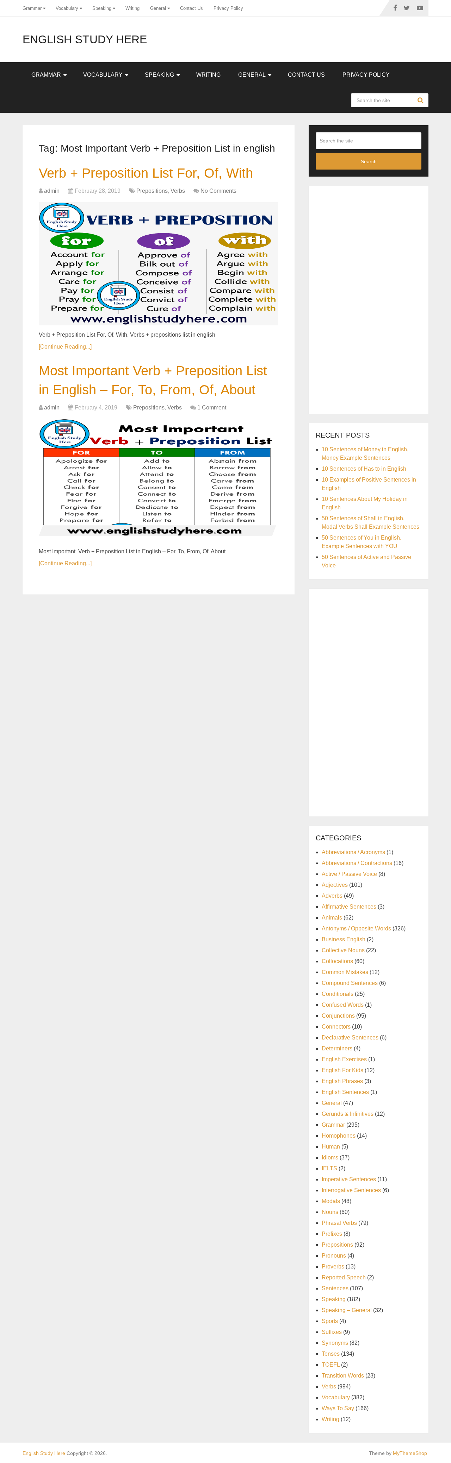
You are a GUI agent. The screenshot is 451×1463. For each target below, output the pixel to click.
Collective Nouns (343, 950)
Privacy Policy (228, 8)
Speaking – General (347, 1310)
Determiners (337, 1048)
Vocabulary (67, 8)
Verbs (178, 191)
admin (52, 191)
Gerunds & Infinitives (347, 1114)
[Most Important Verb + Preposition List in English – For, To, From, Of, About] (158, 480)
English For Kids (342, 1070)
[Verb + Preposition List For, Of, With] (158, 263)
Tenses (331, 1354)
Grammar (32, 8)
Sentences (335, 1288)
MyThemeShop (410, 1453)
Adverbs (332, 896)
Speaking (101, 8)
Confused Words (343, 1005)
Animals (332, 918)
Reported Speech (344, 1277)
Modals (331, 1201)
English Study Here (85, 39)
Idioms (330, 1157)
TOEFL (331, 1365)
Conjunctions (338, 1016)
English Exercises (344, 1059)
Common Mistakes (345, 972)
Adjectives (335, 885)
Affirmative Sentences (349, 907)
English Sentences (345, 1092)
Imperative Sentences (349, 1179)
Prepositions (152, 191)
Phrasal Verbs (339, 1223)
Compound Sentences (350, 983)
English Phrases (342, 1081)
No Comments (218, 191)
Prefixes (332, 1234)
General (158, 8)
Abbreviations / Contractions (357, 863)
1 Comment (211, 408)
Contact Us (191, 8)
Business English (343, 939)
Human (331, 1147)
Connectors (336, 1027)
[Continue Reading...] (65, 347)
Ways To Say (338, 1408)
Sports (330, 1321)
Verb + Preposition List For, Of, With (146, 173)
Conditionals (337, 994)
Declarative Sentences (350, 1038)
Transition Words (343, 1376)
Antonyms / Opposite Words (356, 928)
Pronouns (334, 1256)
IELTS (329, 1168)
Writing (132, 8)
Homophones (339, 1136)
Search (421, 100)
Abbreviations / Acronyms (353, 852)
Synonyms (335, 1343)
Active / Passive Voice (349, 874)
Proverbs (333, 1267)
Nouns (330, 1212)
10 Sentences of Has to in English (364, 469)
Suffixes (332, 1332)
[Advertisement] (368, 298)
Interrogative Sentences (351, 1190)
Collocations (337, 961)
